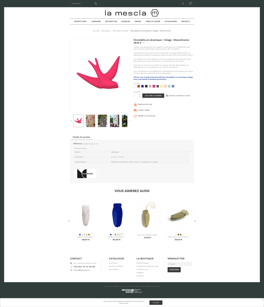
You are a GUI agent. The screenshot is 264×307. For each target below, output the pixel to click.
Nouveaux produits (116, 266)
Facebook (140, 276)
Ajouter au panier (153, 96)
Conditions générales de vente (147, 266)
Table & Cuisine (153, 21)
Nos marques (114, 269)
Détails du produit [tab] (81, 137)
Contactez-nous (142, 269)
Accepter (156, 302)
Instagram (140, 273)
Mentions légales (142, 263)
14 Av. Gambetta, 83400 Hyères (84, 263)
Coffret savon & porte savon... (178, 237)
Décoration (111, 21)
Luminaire (96, 21)
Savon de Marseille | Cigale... (147, 235)
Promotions (80, 21)
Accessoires (171, 21)
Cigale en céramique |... (85, 237)
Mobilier (126, 21)
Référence (77, 144)
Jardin (138, 21)
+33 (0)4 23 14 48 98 (84, 266)
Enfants (186, 21)
